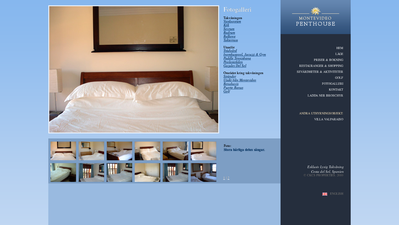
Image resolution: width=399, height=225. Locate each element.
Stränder (230, 76)
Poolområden (233, 61)
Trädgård (230, 50)
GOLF (339, 77)
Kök (226, 24)
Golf (227, 91)
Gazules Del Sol (235, 65)
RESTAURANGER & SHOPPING (321, 65)
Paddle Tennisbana (237, 58)
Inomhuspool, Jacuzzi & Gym (245, 54)
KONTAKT (336, 89)
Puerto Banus (233, 87)
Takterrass (231, 40)
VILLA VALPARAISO (328, 119)
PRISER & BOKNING (328, 60)
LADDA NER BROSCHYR (325, 95)
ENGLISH (336, 193)
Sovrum (229, 28)
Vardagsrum (232, 21)
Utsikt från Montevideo (240, 80)
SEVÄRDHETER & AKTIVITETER (320, 71)
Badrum (229, 32)
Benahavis (231, 83)
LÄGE (339, 54)
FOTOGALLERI (332, 83)
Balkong (230, 36)
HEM (339, 48)
